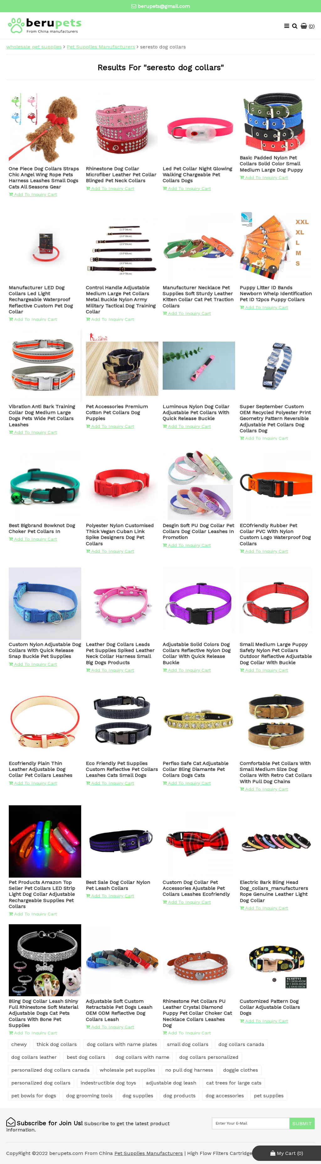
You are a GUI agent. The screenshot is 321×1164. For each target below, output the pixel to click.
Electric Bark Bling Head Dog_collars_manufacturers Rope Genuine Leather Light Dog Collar (274, 891)
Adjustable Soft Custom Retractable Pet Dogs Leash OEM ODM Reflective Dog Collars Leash (119, 1010)
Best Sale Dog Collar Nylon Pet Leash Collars (118, 885)
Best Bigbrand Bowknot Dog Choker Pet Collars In (42, 528)
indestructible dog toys (108, 1083)
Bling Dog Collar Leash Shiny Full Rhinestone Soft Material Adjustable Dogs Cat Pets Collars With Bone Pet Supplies (43, 1013)
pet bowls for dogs (33, 1096)
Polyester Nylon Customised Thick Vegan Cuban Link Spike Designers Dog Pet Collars (120, 534)
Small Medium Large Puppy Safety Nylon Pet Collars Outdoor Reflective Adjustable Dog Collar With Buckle (276, 653)
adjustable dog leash (171, 1083)
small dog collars (187, 1044)
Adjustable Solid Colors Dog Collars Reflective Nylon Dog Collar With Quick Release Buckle (197, 653)
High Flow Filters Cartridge (220, 1153)
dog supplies (138, 1096)
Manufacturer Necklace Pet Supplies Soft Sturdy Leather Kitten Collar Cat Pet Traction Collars (198, 297)
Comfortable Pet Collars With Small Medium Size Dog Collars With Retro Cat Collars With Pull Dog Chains (276, 772)
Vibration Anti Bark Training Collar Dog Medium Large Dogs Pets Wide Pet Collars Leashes (42, 415)
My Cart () (289, 1153)
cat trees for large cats (233, 1083)
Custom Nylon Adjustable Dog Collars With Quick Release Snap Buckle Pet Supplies (45, 650)
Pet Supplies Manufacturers (101, 47)
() (311, 26)
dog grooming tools (89, 1096)
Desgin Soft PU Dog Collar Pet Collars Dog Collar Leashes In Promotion (198, 531)
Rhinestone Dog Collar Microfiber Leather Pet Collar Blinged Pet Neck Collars (121, 174)
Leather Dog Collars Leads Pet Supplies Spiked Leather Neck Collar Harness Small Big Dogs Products (120, 653)
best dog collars (86, 1057)
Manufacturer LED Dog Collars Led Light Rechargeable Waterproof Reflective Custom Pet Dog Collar (41, 300)
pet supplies (269, 1096)
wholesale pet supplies (34, 47)
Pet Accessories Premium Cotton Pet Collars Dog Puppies (117, 412)
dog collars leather (34, 1057)
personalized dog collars (41, 1083)
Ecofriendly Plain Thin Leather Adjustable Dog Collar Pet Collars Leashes (40, 769)
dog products (179, 1096)
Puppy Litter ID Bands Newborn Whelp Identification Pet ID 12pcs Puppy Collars (276, 293)
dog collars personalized (209, 1057)
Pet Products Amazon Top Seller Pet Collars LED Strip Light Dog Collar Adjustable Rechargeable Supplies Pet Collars (42, 894)
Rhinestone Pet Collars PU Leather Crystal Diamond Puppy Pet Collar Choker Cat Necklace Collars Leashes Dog (197, 1013)
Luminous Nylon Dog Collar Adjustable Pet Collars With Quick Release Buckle (196, 412)
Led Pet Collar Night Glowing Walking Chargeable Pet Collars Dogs (197, 174)
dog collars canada (241, 1044)
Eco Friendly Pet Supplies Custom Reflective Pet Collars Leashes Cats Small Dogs (122, 769)
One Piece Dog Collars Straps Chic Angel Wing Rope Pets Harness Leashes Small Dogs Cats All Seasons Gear (44, 178)
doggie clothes (240, 1070)
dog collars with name (142, 1057)
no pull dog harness (189, 1070)
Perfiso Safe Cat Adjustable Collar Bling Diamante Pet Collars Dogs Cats (196, 769)
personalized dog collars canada (50, 1070)
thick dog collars (57, 1044)
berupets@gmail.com (164, 6)
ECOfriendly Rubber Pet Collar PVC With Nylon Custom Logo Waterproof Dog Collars (275, 534)
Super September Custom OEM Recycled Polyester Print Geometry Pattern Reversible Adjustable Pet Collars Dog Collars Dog (275, 418)
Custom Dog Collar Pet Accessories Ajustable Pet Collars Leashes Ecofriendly (196, 888)
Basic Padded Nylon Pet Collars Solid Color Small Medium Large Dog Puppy (271, 163)
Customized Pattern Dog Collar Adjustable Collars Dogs (270, 1007)
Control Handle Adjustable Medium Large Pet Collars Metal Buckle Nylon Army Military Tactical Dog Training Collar (121, 300)
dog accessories (225, 1096)
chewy (19, 1044)
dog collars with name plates (122, 1044)
